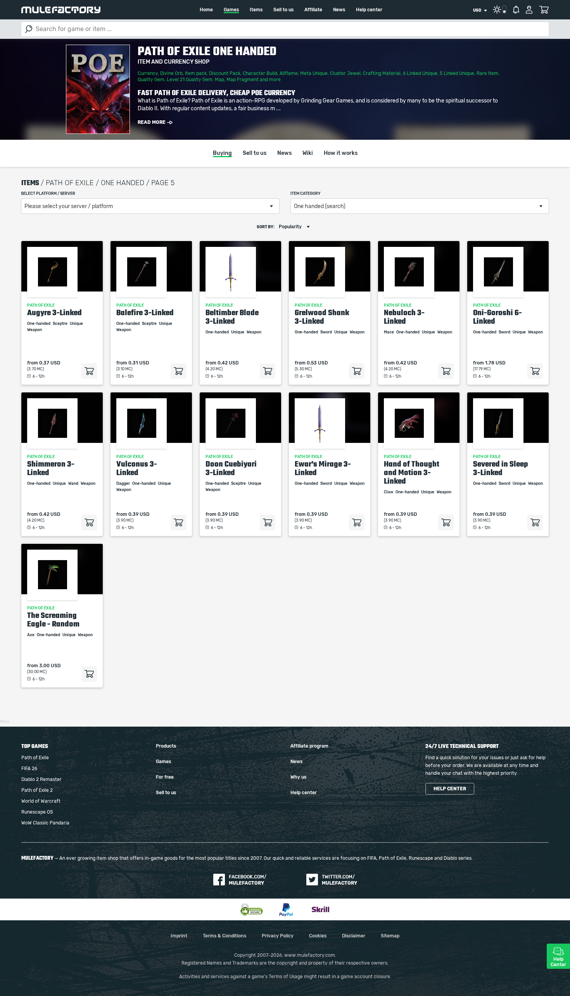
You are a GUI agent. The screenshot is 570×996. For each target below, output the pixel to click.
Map (219, 79)
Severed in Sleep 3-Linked (500, 468)
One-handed (39, 324)
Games (231, 9)
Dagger (123, 484)
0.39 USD (138, 514)
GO (29, 29)
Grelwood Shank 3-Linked (322, 316)
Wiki (307, 153)
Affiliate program (309, 746)
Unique (77, 324)
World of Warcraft (40, 801)
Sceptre (60, 324)
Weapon (35, 330)
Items (256, 9)
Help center (369, 9)
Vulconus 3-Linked (136, 468)
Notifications (516, 9)
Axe (31, 635)
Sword (326, 332)
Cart (543, 9)
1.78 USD (495, 363)
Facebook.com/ (247, 880)
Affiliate (313, 9)
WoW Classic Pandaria (45, 823)
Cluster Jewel (345, 73)
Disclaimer (353, 936)
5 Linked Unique (457, 73)
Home (206, 9)
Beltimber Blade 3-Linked (232, 316)
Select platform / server (48, 194)
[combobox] (480, 10)
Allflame (289, 73)
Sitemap (390, 936)
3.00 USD (49, 665)
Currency (148, 73)
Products (166, 746)
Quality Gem (151, 79)
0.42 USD (228, 363)
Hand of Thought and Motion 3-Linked (411, 472)
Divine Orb (171, 73)
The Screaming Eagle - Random (53, 619)
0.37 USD (49, 363)
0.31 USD (138, 363)
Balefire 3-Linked (145, 312)
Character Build (260, 73)
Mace (389, 332)
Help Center (558, 962)
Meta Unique (314, 73)
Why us (298, 777)
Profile (529, 9)
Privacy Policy (278, 936)
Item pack (196, 73)
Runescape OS (37, 812)
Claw (389, 492)
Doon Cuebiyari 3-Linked (231, 468)
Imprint (179, 936)
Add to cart (89, 371)
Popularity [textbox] (290, 226)
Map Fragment (242, 79)
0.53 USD (317, 363)
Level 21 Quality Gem (189, 79)
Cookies (317, 936)
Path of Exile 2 (37, 790)
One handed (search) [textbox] (319, 206)
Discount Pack (224, 73)
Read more (152, 122)
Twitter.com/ (339, 880)
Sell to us (283, 9)
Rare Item (487, 73)
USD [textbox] (477, 10)
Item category (305, 194)
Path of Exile (35, 757)
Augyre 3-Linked (54, 312)
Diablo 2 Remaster (41, 779)
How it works (341, 153)
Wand (73, 484)
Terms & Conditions (224, 936)
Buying (222, 153)
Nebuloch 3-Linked (404, 316)
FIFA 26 (29, 768)
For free (165, 777)
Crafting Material (382, 73)
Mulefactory (60, 10)
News (339, 9)
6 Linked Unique (420, 73)
